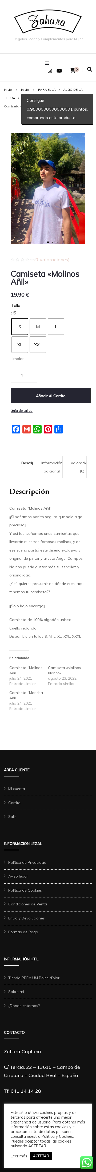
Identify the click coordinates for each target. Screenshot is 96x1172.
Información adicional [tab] (51, 467)
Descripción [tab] (31, 463)
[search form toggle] (89, 69)
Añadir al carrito (51, 395)
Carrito (14, 802)
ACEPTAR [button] (41, 1156)
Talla (15, 305)
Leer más (19, 1156)
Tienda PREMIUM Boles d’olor (33, 977)
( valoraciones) (52, 260)
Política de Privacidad (27, 862)
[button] (15, 188)
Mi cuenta (16, 788)
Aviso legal (17, 876)
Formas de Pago (23, 932)
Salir (12, 816)
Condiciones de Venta (27, 904)
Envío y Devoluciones (26, 918)
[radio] (20, 327)
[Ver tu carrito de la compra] (72, 70)
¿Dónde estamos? (24, 1005)
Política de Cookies (25, 890)
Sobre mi (16, 991)
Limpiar (17, 358)
